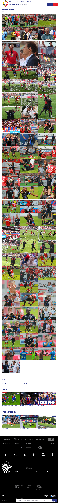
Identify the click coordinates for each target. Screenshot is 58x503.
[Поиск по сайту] (51, 1)
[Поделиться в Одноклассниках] (28, 383)
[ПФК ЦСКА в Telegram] (4, 495)
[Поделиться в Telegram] (26, 383)
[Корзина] (56, 1)
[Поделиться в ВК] (24, 383)
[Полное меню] (1, 1)
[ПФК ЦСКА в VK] (2, 495)
